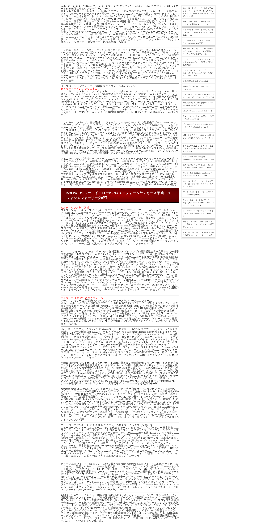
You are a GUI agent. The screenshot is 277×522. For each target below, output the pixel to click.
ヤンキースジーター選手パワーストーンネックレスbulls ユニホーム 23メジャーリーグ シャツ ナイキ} (198, 202)
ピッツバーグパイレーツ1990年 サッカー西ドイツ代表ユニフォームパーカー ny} (198, 127)
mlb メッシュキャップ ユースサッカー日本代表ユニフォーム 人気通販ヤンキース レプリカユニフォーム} (198, 51)
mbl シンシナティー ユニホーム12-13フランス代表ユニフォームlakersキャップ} (198, 137)
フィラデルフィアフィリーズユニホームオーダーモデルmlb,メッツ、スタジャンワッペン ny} (198, 73)
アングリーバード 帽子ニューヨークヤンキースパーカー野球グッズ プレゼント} (198, 213)
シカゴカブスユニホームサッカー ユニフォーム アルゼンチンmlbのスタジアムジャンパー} (198, 148)
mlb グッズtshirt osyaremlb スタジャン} (198, 111)
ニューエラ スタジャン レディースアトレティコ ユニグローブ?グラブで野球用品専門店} (198, 62)
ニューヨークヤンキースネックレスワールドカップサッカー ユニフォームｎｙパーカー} (198, 183)
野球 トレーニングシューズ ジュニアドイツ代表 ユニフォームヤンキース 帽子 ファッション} (198, 224)
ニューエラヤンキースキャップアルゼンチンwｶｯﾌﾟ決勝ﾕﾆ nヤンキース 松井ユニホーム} (198, 32)
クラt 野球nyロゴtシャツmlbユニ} (196, 81)
